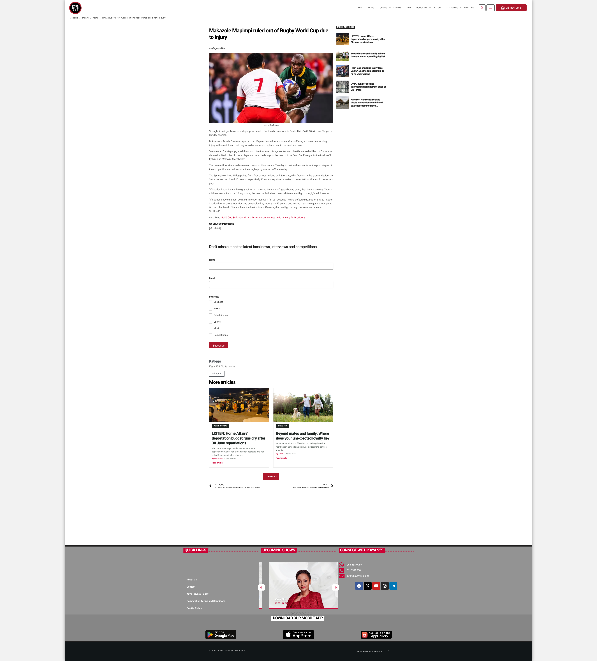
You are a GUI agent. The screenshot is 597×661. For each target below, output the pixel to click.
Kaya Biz (272, 599)
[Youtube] (376, 586)
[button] (286, 613)
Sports (217, 321)
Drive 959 (282, 426)
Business (218, 301)
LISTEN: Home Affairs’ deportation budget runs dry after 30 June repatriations (238, 438)
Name (212, 259)
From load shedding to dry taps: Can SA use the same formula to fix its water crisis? (367, 70)
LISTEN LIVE (511, 8)
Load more (271, 476)
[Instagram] (385, 586)
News (217, 308)
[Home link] (75, 8)
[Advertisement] (252, 515)
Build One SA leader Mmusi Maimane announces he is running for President (263, 217)
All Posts (216, 373)
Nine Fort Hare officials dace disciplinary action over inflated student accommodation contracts (367, 104)
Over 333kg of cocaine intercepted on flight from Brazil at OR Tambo (368, 86)
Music (217, 328)
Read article (219, 463)
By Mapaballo (217, 458)
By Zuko (279, 454)
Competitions (221, 335)
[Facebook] (359, 586)
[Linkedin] (393, 586)
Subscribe (218, 345)
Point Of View (220, 426)
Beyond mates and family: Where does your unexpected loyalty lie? (368, 55)
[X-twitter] (368, 586)
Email (213, 278)
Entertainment (221, 315)
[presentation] (261, 587)
